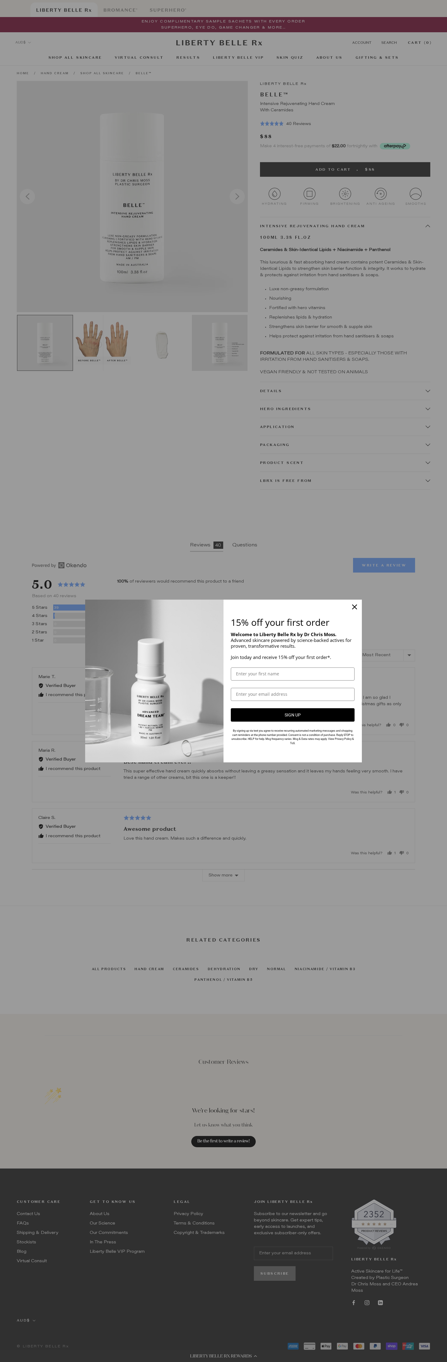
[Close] (354, 607)
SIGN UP (293, 714)
